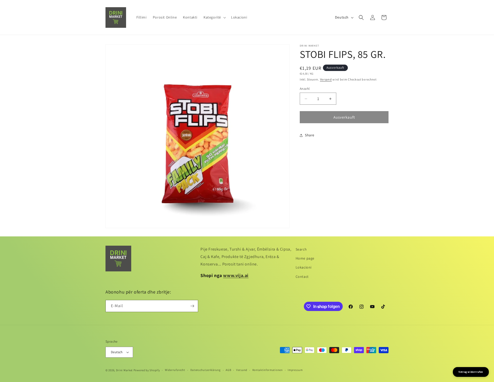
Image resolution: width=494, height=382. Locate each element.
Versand (326, 79)
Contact (302, 276)
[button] (214, 17)
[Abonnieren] (192, 306)
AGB (228, 370)
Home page (305, 258)
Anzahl (305, 88)
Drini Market (124, 370)
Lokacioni (304, 267)
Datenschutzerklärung (205, 370)
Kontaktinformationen (267, 370)
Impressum (295, 370)
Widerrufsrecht (175, 370)
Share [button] (309, 135)
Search (301, 249)
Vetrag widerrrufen (470, 372)
